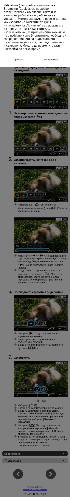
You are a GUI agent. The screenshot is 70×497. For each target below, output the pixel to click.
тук (46, 22)
